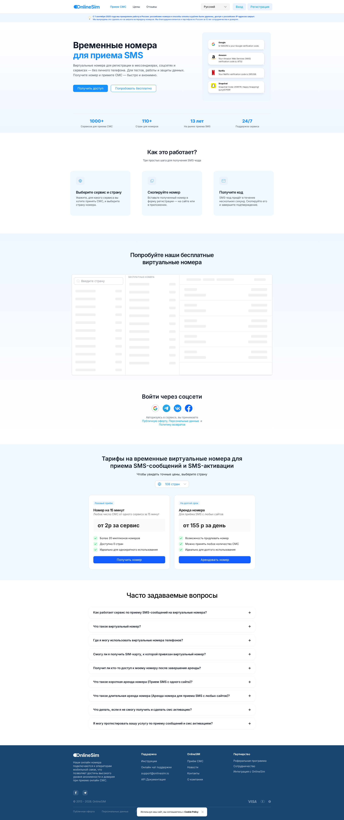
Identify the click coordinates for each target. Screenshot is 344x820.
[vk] (177, 408)
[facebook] (188, 408)
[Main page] (87, 6)
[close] (202, 812)
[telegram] (166, 408)
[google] (155, 408)
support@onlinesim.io (155, 773)
